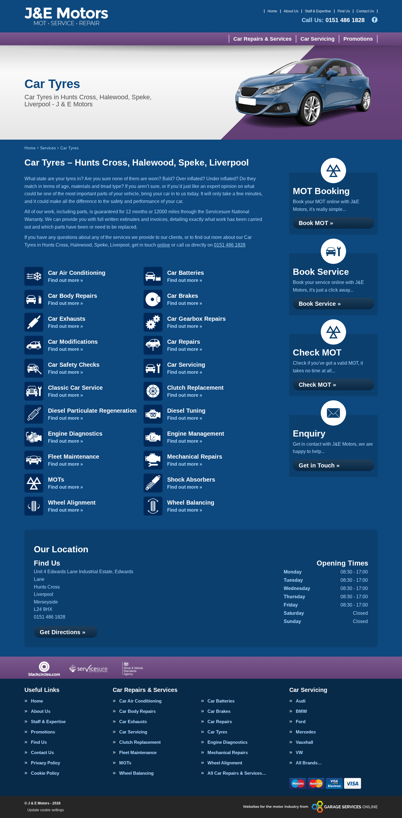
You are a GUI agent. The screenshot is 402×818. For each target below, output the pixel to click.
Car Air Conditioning (140, 701)
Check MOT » (317, 384)
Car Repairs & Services (262, 39)
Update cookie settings (45, 810)
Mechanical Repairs (227, 752)
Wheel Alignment (224, 763)
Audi (300, 701)
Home (272, 11)
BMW (301, 711)
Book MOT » (316, 223)
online (163, 244)
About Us (291, 11)
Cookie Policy (45, 773)
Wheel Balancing (136, 773)
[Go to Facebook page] (375, 20)
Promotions (358, 39)
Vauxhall (304, 742)
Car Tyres (217, 732)
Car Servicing (317, 39)
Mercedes (306, 732)
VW (299, 752)
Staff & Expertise (318, 11)
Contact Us (365, 11)
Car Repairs (219, 721)
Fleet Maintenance (138, 752)
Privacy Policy (45, 763)
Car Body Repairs (137, 711)
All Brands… (309, 763)
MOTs (125, 763)
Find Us (344, 11)
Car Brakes (218, 711)
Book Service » (320, 303)
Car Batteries (221, 701)
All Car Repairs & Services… (236, 773)
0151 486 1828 (333, 20)
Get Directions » (62, 632)
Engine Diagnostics (227, 742)
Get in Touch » (319, 465)
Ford (300, 721)
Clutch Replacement (140, 742)
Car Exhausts (133, 721)
